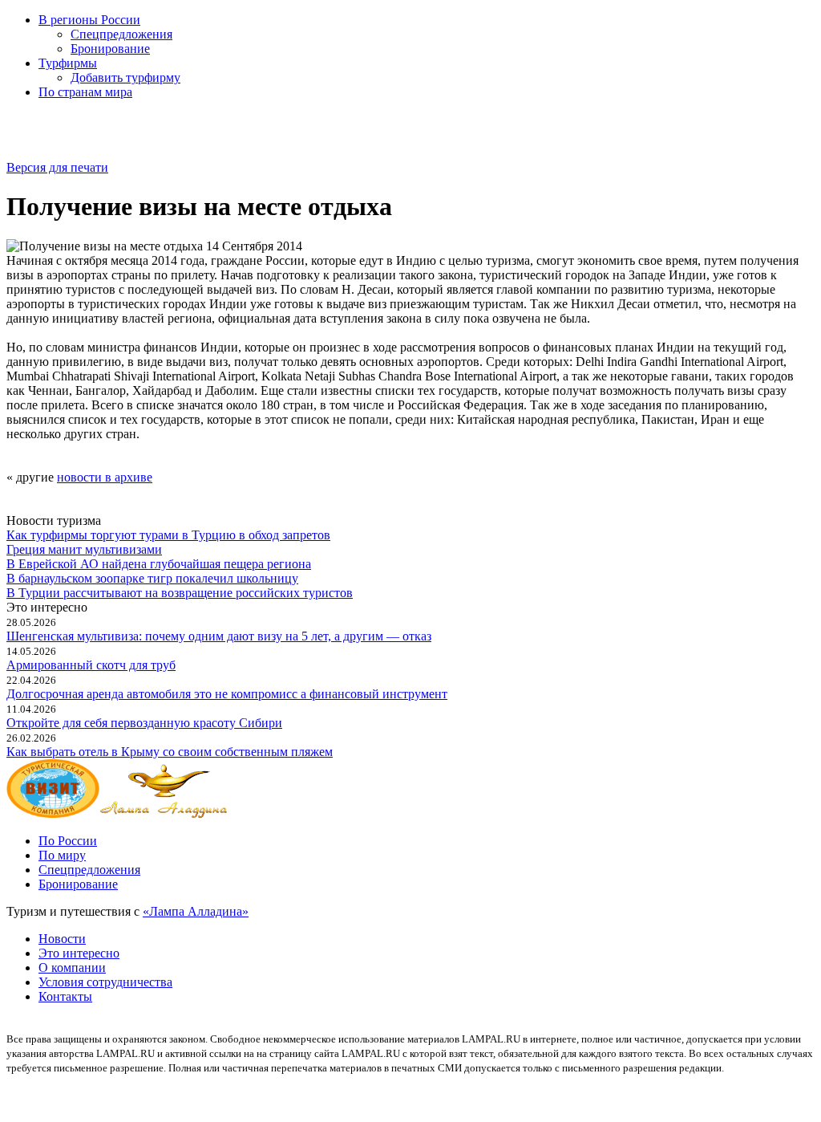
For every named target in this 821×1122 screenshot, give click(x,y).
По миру (62, 855)
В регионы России (89, 19)
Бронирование (110, 48)
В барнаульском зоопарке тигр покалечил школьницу (152, 578)
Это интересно (78, 953)
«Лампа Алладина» (196, 911)
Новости (62, 938)
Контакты (65, 996)
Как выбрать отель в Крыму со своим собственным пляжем (169, 751)
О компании (72, 967)
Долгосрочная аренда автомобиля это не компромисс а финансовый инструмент (226, 694)
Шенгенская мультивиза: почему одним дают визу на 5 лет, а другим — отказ (218, 636)
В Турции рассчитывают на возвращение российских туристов (179, 593)
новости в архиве (104, 477)
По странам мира (85, 92)
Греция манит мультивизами (84, 549)
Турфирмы (67, 63)
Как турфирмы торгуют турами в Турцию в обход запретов (168, 535)
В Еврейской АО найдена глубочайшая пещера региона (158, 564)
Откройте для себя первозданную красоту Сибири (144, 723)
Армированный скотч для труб (91, 665)
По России (67, 841)
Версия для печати (57, 167)
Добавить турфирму (125, 77)
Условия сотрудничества (105, 982)
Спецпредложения (121, 34)
